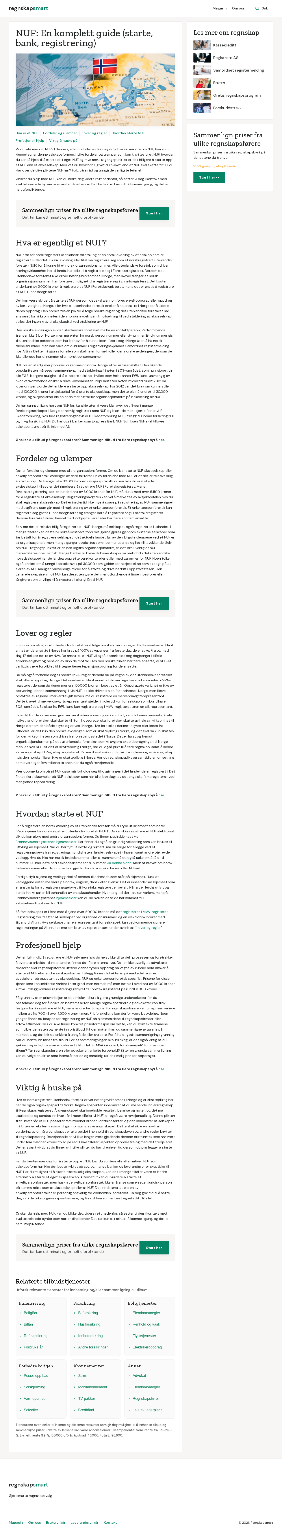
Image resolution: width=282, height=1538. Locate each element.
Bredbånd (86, 1410)
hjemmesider (66, 898)
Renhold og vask (146, 1324)
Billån (28, 1324)
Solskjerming (34, 1387)
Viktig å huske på (63, 140)
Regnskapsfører (146, 1398)
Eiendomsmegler (146, 1313)
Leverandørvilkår (84, 1522)
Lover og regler (94, 133)
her (161, 439)
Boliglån (30, 1313)
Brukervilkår (55, 1522)
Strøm (83, 1376)
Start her (154, 213)
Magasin (220, 8)
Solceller (31, 1410)
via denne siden (119, 863)
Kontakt (110, 1522)
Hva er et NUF (27, 133)
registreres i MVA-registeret (145, 911)
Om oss (238, 8)
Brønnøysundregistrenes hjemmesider (46, 841)
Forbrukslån (33, 1347)
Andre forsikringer (93, 1347)
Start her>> (209, 177)
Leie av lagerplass (148, 1410)
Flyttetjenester (144, 1336)
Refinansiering (35, 1336)
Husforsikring (89, 1324)
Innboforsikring (90, 1336)
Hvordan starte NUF (128, 133)
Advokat (139, 1376)
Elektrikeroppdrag (147, 1347)
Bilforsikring (88, 1313)
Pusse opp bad (36, 1376)
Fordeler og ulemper (60, 133)
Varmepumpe (34, 1398)
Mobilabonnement (92, 1387)
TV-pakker (86, 1398)
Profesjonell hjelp (30, 140)
